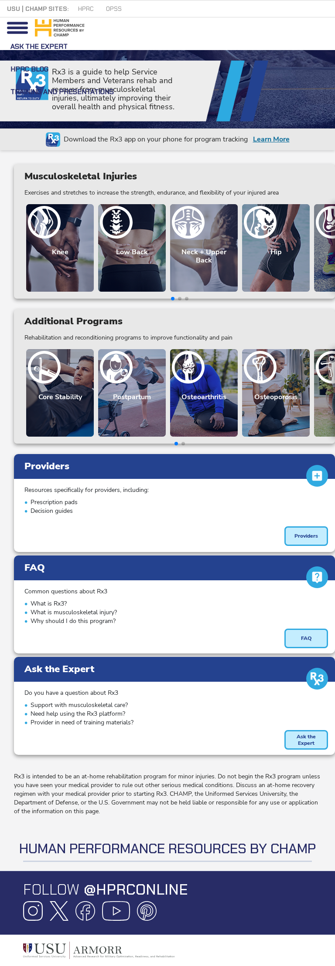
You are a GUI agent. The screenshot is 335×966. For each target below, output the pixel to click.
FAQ (306, 638)
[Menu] (17, 27)
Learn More (271, 139)
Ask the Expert (306, 740)
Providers (306, 535)
